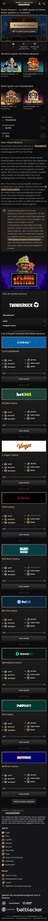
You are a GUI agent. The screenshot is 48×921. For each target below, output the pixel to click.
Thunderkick (40, 146)
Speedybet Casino (12, 662)
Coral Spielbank (10, 351)
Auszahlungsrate (8, 125)
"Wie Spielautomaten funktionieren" (24, 239)
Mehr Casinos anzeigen (24, 802)
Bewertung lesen (35, 48)
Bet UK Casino (9, 610)
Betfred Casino (10, 766)
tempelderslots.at (18, 916)
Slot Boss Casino (11, 558)
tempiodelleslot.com (23, 918)
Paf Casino (7, 714)
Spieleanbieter (7, 117)
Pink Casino (8, 506)
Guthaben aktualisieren (24, 48)
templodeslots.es (8, 918)
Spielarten (6, 133)
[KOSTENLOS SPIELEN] (11, 65)
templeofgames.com (34, 916)
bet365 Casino (9, 403)
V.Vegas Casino (10, 455)
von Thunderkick (23, 12)
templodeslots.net (40, 918)
